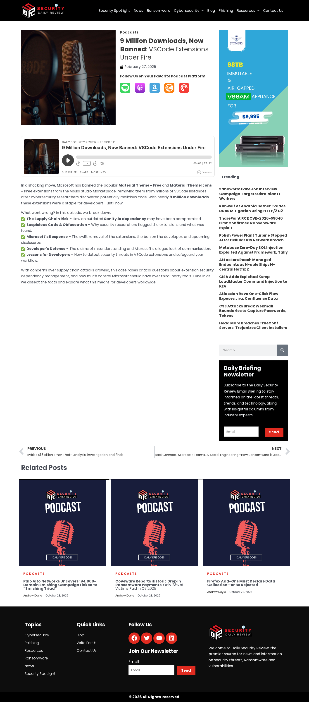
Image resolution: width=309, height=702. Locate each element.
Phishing (226, 10)
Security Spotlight (114, 10)
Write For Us (87, 642)
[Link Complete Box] (253, 194)
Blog (211, 10)
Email (133, 661)
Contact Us (273, 10)
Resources (246, 10)
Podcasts (34, 573)
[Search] (282, 350)
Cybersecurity (186, 10)
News (138, 10)
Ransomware (158, 10)
